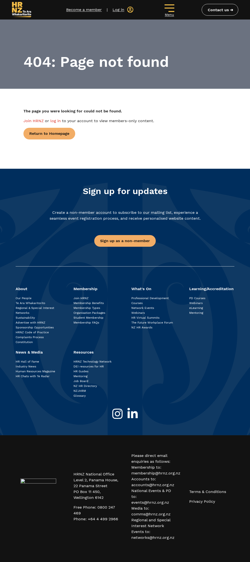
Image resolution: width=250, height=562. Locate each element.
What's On (141, 288)
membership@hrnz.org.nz (155, 473)
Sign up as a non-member (125, 240)
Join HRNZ (34, 120)
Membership (85, 288)
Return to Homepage (49, 133)
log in (55, 120)
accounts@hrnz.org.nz (152, 485)
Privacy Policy (202, 501)
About (21, 288)
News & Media (29, 352)
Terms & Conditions (207, 491)
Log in (118, 9)
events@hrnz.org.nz (150, 502)
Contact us (218, 10)
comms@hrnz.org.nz (151, 514)
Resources (83, 352)
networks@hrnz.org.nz (153, 537)
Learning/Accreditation (211, 288)
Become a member (84, 9)
